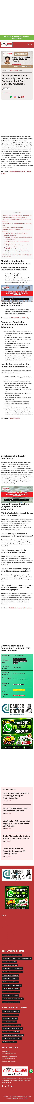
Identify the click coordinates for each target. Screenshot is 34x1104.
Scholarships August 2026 (21, 929)
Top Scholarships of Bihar (24, 958)
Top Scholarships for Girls (9, 942)
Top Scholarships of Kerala (10, 982)
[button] (28, 45)
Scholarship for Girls (7, 929)
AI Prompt (4, 919)
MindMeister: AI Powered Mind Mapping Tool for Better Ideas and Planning (16, 823)
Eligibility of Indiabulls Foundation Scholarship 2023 (17, 215)
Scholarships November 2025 (23, 938)
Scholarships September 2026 (10, 940)
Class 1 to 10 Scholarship (20, 919)
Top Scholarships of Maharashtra (11, 988)
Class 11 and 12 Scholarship (9, 921)
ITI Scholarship (24, 925)
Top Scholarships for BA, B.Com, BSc (12, 1028)
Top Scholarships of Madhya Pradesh (12, 985)
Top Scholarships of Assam (9, 958)
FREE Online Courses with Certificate (20, 608)
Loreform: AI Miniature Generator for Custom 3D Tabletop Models (14, 851)
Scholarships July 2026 (23, 936)
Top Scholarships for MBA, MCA (12, 1038)
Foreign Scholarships (21, 923)
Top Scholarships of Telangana (10, 995)
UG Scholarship (9, 93)
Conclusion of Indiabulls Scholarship (12, 227)
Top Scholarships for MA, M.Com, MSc (13, 1035)
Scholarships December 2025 (10, 932)
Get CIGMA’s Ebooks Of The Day (19, 318)
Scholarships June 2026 (8, 938)
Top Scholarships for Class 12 (10, 1015)
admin (20, 70)
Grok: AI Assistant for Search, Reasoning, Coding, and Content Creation (16, 795)
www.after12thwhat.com (8, 1061)
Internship (16, 925)
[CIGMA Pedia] (6, 45)
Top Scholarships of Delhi (9, 961)
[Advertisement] (17, 17)
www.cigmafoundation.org (9, 1056)
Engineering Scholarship (8, 923)
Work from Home (6, 944)
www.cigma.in (6, 1051)
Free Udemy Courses (7, 925)
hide (20, 212)
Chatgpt (10, 919)
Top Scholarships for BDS (9, 1021)
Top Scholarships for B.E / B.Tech (11, 1025)
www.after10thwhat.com (8, 1058)
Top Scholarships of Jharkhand (10, 975)
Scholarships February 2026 (9, 934)
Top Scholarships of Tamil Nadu (11, 992)
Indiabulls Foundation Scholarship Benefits (14, 217)
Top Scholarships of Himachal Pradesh (12, 968)
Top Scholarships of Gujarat (10, 965)
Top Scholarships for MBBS (10, 1018)
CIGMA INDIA (23, 1098)
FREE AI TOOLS (14, 418)
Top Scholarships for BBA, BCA (11, 1031)
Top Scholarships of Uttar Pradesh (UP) (12, 998)
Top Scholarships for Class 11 (11, 1011)
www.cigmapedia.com (19, 1096)
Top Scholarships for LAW (9, 1042)
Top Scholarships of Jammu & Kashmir (12, 971)
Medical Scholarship (7, 927)
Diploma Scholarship (23, 921)
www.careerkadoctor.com (9, 1053)
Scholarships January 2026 (9, 936)
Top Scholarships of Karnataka (10, 978)
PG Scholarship (18, 927)
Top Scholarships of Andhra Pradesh (12, 955)
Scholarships (6, 88)
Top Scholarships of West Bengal (11, 1002)
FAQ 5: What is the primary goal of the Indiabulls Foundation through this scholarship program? (16, 250)
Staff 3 (9, 801)
